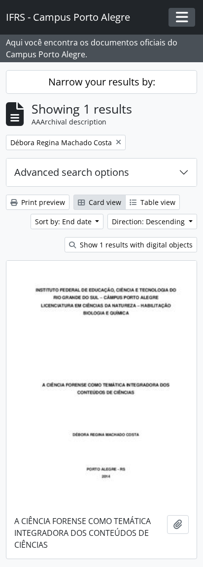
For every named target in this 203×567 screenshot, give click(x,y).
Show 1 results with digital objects (135, 244)
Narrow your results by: (101, 81)
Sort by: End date (64, 221)
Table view (156, 202)
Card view (104, 202)
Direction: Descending (149, 221)
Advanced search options (71, 172)
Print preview (42, 202)
